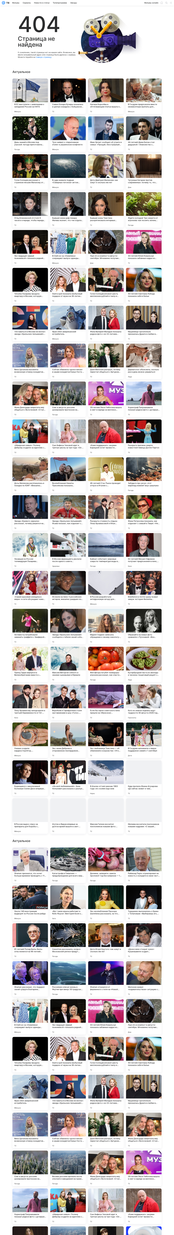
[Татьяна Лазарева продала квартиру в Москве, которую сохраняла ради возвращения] (30, 285)
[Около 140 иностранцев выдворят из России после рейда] (30, 1054)
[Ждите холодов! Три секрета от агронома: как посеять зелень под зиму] (144, 210)
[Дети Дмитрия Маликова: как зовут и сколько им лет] (106, 172)
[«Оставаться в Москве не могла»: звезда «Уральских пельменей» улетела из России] (30, 323)
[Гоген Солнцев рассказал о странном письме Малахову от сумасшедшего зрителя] (30, 172)
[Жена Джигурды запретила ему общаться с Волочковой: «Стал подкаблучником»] (30, 399)
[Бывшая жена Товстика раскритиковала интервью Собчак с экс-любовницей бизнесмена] (106, 210)
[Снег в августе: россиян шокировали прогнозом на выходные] (68, 399)
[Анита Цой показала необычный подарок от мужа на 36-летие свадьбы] (68, 285)
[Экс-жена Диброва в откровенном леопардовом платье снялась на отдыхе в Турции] (68, 740)
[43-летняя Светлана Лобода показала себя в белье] (144, 285)
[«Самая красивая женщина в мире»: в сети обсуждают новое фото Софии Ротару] (30, 588)
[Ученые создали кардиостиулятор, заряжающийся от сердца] (30, 740)
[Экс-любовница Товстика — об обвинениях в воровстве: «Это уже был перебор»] (106, 740)
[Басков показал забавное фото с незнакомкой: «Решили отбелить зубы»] (30, 967)
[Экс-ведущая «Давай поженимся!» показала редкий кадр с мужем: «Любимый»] (30, 248)
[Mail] (3, 3)
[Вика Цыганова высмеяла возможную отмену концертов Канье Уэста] (30, 361)
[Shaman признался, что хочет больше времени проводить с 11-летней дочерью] (30, 1017)
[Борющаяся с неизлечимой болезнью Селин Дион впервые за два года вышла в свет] (30, 778)
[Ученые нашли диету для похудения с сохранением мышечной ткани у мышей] (68, 892)
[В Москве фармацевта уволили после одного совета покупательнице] (68, 551)
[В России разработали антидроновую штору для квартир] (106, 588)
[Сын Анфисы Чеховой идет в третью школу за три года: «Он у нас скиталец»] (68, 437)
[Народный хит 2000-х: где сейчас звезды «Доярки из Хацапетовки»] (106, 929)
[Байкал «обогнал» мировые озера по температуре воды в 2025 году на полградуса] (106, 551)
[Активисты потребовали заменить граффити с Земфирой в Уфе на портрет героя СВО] (30, 626)
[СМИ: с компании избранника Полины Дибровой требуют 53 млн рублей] (68, 929)
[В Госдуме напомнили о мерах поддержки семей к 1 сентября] (144, 740)
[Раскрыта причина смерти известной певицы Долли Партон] (144, 437)
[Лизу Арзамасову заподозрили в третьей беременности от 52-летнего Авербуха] (30, 702)
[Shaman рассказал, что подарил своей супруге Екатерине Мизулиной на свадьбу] (30, 1130)
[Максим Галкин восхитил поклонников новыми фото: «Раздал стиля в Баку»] (106, 816)
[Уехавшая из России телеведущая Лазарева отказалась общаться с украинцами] (30, 551)
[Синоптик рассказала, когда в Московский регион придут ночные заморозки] (68, 1092)
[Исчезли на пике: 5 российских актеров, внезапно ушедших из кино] (68, 588)
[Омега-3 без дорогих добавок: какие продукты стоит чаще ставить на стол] (106, 967)
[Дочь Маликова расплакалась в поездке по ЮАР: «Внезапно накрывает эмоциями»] (30, 475)
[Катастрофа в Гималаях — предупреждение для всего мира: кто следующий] (68, 1017)
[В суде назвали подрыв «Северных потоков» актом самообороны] (68, 172)
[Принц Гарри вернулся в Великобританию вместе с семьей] (30, 664)
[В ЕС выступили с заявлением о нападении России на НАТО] (30, 96)
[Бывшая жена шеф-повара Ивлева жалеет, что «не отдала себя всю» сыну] (68, 210)
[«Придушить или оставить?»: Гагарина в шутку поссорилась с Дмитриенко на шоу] (144, 892)
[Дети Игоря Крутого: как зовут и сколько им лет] (106, 1092)
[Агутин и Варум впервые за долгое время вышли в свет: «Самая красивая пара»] (68, 816)
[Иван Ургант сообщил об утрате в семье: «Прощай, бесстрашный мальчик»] (106, 134)
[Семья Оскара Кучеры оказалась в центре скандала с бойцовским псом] (68, 96)
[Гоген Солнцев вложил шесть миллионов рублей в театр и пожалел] (106, 285)
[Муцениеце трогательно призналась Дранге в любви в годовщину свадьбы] (144, 323)
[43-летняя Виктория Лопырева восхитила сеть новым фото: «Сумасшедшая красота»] (30, 929)
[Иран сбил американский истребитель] (68, 323)
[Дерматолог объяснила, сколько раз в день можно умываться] (144, 361)
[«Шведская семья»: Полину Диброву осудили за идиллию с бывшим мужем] (30, 437)
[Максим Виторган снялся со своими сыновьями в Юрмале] (68, 664)
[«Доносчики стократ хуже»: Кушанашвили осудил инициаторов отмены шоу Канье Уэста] (144, 1092)
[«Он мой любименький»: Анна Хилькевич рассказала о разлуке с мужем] (68, 778)
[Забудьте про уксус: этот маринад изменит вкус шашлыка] (144, 475)
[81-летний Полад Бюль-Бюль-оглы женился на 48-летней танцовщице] (30, 1092)
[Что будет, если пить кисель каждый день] (144, 929)
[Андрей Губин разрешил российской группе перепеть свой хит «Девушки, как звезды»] (68, 967)
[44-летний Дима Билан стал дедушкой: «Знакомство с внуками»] (144, 134)
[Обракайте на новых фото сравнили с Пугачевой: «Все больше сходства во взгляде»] (144, 626)
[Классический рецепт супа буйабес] (144, 854)
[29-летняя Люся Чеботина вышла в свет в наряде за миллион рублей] (106, 399)
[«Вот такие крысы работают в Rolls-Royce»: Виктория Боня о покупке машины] (68, 1054)
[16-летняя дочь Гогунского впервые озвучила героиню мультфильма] (144, 967)
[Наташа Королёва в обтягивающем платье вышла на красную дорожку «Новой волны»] (106, 96)
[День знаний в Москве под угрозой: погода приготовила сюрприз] (30, 134)
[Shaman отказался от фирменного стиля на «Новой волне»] (106, 1130)
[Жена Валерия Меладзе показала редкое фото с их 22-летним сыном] (106, 323)
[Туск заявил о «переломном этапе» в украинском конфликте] (68, 134)
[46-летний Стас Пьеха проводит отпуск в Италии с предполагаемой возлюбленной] (106, 475)
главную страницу (43, 57)
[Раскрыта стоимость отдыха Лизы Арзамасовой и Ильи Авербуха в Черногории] (106, 513)
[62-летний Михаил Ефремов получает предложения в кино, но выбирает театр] (144, 551)
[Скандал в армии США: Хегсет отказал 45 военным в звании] (106, 892)
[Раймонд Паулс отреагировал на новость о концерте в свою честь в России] (144, 1017)
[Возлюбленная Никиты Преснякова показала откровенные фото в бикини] (68, 475)
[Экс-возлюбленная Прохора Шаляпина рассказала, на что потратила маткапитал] (106, 1054)
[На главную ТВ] (7, 3)
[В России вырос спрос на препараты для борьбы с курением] (30, 816)
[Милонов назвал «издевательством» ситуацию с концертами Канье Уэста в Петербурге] (144, 1130)
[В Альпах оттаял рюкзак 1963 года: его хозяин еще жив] (106, 778)
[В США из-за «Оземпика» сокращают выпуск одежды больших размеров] (68, 248)
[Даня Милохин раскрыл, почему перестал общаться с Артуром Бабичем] (106, 361)
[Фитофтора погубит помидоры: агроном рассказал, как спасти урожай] (106, 664)
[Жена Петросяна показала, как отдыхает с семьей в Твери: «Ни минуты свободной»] (144, 513)
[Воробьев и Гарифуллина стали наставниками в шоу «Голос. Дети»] (68, 702)
